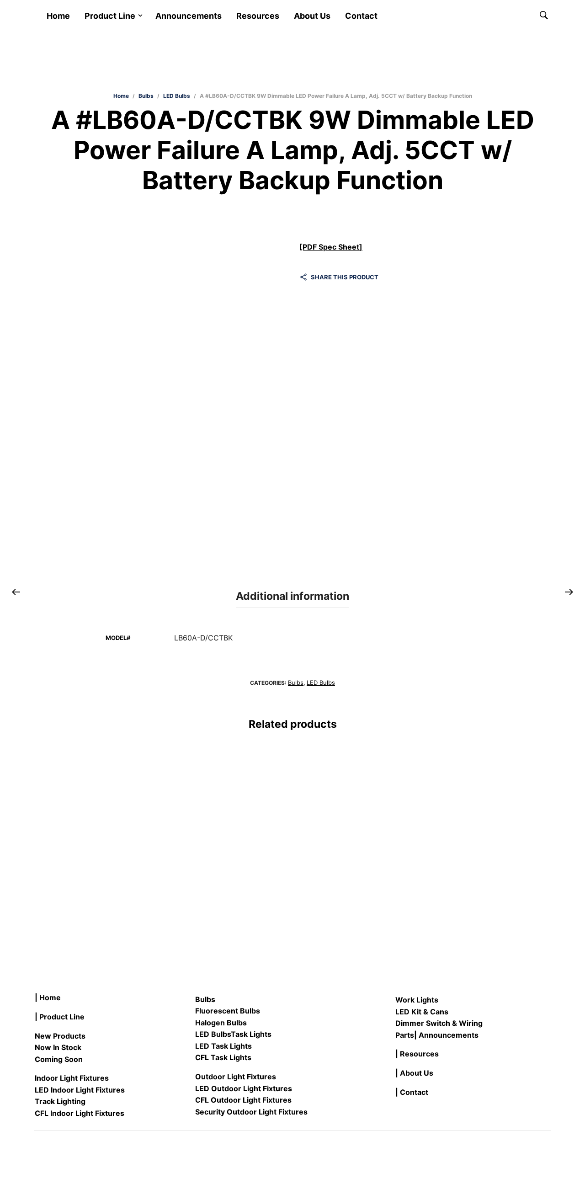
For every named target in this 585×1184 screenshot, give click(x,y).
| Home (48, 997)
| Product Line (60, 1016)
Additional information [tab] (292, 596)
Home (58, 16)
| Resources (417, 1053)
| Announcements (446, 1035)
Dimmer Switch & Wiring (439, 1023)
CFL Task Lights (223, 1057)
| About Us (414, 1072)
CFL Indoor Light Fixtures (79, 1113)
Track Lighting (60, 1101)
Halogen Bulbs (221, 1022)
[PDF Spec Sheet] (330, 246)
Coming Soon (59, 1059)
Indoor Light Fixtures (72, 1078)
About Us (312, 16)
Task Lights (251, 1034)
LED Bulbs (176, 95)
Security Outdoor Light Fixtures (251, 1111)
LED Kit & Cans (421, 1011)
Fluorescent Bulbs (227, 1010)
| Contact (411, 1092)
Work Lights (416, 999)
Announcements (188, 16)
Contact (361, 16)
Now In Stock (58, 1047)
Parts (404, 1035)
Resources (257, 16)
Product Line (110, 16)
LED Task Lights (223, 1046)
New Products (60, 1035)
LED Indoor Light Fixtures (80, 1089)
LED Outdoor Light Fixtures (243, 1088)
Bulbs (146, 95)
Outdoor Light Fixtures (235, 1076)
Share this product (344, 277)
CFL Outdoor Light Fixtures (243, 1099)
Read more (52, 893)
